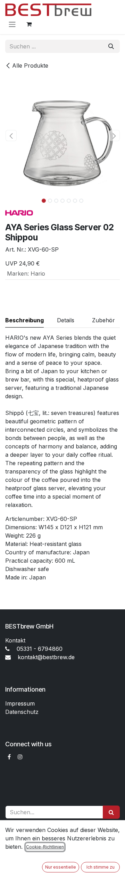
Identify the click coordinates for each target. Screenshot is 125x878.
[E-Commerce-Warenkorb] (29, 24)
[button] (11, 135)
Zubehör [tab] (103, 320)
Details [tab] (65, 320)
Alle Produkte (30, 65)
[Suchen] (111, 46)
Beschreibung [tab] (24, 320)
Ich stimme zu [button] (100, 867)
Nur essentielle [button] (60, 867)
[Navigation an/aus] (12, 24)
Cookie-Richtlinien (45, 846)
